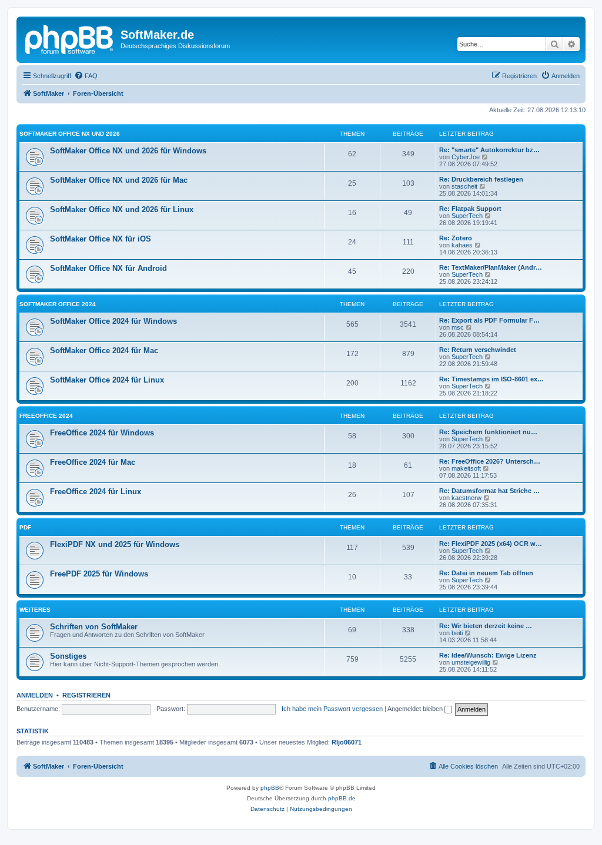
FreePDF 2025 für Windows (99, 573)
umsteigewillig (471, 662)
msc (458, 327)
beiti (457, 632)
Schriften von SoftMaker (94, 626)
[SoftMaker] (70, 38)
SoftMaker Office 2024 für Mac (104, 350)
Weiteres (35, 609)
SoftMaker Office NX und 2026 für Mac (119, 180)
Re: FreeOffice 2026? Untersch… (489, 461)
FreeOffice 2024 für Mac (92, 462)
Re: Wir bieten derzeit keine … (485, 625)
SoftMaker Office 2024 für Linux (107, 379)
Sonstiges (68, 656)
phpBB (269, 787)
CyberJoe (466, 156)
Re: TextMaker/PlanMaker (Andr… (490, 267)
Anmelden (34, 695)
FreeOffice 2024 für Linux (95, 491)
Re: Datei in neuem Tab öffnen (486, 572)
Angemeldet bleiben (415, 708)
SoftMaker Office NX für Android (108, 268)
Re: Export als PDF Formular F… (489, 320)
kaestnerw (466, 497)
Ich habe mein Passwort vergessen (332, 708)
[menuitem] (86, 76)
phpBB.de (342, 798)
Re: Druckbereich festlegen (481, 179)
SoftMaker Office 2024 (57, 304)
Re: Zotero (455, 238)
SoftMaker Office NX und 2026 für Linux (121, 209)
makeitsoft (466, 468)
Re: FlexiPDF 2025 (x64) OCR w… (490, 543)
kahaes (462, 245)
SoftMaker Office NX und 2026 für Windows (128, 150)
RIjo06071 (347, 742)
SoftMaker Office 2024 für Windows (113, 321)
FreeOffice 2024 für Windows (102, 432)
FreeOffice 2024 (46, 416)
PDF (25, 527)
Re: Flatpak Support (470, 208)
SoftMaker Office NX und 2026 (69, 133)
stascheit (464, 186)
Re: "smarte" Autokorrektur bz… (489, 149)
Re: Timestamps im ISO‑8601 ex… (491, 379)
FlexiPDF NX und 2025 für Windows (114, 544)
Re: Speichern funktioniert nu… (488, 431)
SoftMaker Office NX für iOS (100, 238)
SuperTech (467, 215)
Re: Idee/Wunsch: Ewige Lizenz (488, 655)
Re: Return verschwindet (477, 349)
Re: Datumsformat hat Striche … (489, 490)
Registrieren (86, 695)
